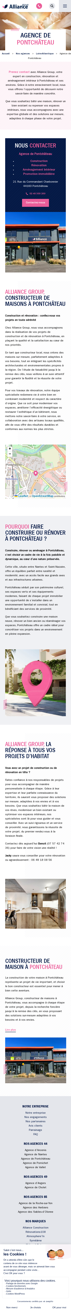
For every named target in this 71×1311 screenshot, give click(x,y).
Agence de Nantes (35, 1154)
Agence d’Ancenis (35, 1150)
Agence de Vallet (35, 1167)
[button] (52, 6)
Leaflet (23, 496)
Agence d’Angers (35, 1183)
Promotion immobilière (39, 174)
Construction (39, 161)
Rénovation (39, 165)
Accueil (6, 54)
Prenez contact (19, 72)
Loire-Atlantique (44, 54)
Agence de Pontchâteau (35, 1159)
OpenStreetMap (42, 496)
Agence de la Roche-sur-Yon (35, 1203)
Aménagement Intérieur (39, 170)
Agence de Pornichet (35, 1163)
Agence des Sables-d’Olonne (35, 1212)
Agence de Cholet (35, 1187)
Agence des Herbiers (35, 1207)
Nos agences (23, 54)
